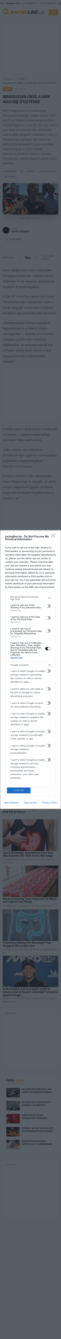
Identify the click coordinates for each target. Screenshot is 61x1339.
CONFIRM (19, 790)
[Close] (54, 537)
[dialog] (30, 669)
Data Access (30, 802)
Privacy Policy (49, 802)
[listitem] (30, 598)
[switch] (48, 606)
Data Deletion (11, 802)
